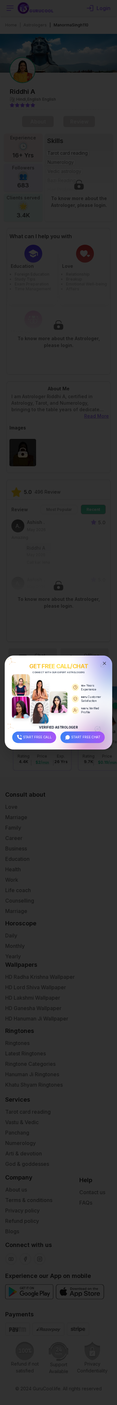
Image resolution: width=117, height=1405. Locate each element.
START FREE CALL (37, 737)
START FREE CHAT (85, 737)
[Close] (104, 663)
